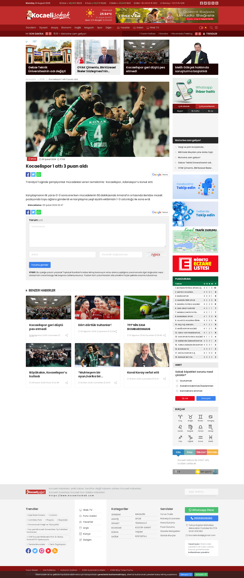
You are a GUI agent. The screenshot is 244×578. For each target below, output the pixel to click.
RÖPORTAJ (141, 536)
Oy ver (185, 398)
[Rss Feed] (216, 3)
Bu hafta (195, 111)
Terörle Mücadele (36, 544)
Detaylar (185, 574)
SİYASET (115, 523)
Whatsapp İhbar (203, 510)
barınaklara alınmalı (191, 390)
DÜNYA (115, 532)
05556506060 (203, 518)
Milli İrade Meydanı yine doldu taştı (195, 152)
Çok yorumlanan (206, 106)
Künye (86, 534)
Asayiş (54, 27)
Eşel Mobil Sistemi (36, 515)
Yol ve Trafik (166, 514)
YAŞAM (139, 531)
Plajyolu (49, 520)
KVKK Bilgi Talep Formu (121, 570)
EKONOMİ (116, 527)
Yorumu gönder (39, 264)
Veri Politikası (49, 570)
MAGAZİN (140, 514)
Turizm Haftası (147, 33)
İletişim (86, 539)
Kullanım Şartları (69, 570)
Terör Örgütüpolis (57, 544)
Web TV (154, 27)
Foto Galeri (89, 516)
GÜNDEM (116, 514)
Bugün (180, 111)
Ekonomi (66, 27)
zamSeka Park (34, 520)
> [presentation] (50, 33)
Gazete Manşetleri (170, 531)
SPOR (42, 79)
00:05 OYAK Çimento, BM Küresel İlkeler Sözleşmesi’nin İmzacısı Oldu (94, 33)
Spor (99, 27)
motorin (52, 515)
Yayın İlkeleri (32, 570)
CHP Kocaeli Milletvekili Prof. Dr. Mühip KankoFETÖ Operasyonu (45, 538)
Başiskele (62, 520)
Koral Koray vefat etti (143, 372)
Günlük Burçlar (168, 535)
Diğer (109, 27)
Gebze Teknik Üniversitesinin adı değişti (194, 163)
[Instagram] (209, 3)
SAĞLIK (115, 536)
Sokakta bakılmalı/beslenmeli (196, 385)
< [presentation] (46, 33)
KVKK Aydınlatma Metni (93, 570)
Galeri (140, 27)
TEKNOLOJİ (141, 523)
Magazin (89, 27)
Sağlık (78, 27)
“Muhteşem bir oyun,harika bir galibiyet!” (89, 374)
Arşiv (85, 528)
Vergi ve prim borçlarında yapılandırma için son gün (191, 148)
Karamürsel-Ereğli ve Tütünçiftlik (43, 524)
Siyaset (43, 27)
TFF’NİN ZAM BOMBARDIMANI (138, 327)
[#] (36, 492)
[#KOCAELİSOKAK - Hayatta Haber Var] (48, 14)
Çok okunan (184, 106)
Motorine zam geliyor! (188, 140)
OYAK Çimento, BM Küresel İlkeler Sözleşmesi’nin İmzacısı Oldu (194, 168)
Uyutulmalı (186, 380)
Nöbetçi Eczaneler (170, 518)
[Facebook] (201, 3)
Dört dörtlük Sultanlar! (95, 325)
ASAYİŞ (115, 519)
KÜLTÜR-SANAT (143, 527)
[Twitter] (205, 3)
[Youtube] (212, 3)
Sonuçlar (206, 398)
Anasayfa (31, 79)
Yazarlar (125, 27)
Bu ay (210, 111)
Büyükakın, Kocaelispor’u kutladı (48, 374)
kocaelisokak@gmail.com (202, 535)
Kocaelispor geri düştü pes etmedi (46, 327)
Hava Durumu (167, 522)
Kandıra (163, 33)
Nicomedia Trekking (181, 33)
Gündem (31, 27)
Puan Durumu (167, 527)
